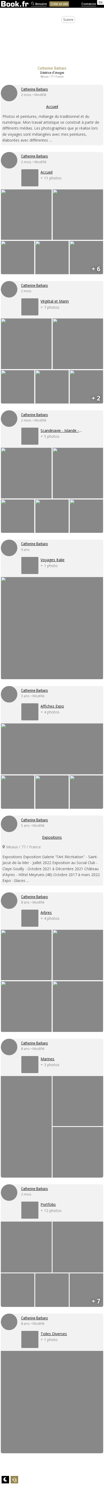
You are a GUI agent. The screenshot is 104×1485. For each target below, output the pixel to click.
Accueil (52, 106)
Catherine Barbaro (34, 89)
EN (100, 2)
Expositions (52, 837)
